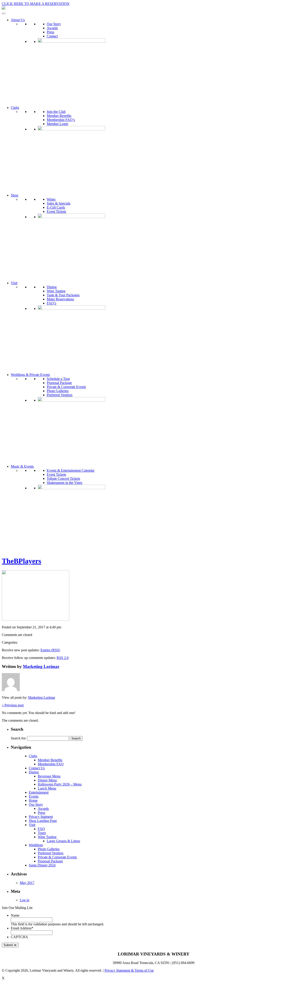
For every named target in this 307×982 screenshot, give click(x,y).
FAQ (41, 829)
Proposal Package (59, 383)
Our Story (54, 24)
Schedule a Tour (58, 379)
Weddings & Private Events (30, 375)
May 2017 (27, 883)
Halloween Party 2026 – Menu (60, 784)
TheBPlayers (21, 561)
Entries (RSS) (50, 650)
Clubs (15, 107)
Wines (51, 199)
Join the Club (56, 112)
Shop (14, 195)
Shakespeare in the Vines (64, 482)
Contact (52, 36)
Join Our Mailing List (17, 908)
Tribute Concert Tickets (63, 478)
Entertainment (39, 792)
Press (50, 32)
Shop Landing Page (43, 821)
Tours (42, 833)
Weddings (36, 845)
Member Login (57, 124)
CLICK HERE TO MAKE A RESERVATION (35, 4)
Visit (14, 283)
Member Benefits (59, 116)
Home (33, 800)
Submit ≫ (10, 945)
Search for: (18, 738)
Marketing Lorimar (41, 666)
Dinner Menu (47, 780)
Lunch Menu (47, 788)
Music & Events (22, 466)
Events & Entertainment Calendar (70, 470)
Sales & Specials (58, 203)
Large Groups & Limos (63, 841)
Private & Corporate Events (66, 387)
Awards (52, 28)
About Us (18, 20)
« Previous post (13, 705)
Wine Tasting (56, 291)
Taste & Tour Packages (63, 295)
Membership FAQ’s (61, 120)
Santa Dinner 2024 (42, 865)
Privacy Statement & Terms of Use (129, 970)
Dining (52, 287)
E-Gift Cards (56, 207)
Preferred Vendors (59, 395)
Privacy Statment (41, 817)
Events (33, 796)
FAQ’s (51, 303)
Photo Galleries (58, 391)
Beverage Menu (49, 776)
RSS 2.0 (63, 658)
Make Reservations (60, 299)
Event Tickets (56, 211)
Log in (24, 900)
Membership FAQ (51, 764)
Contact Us (37, 768)
